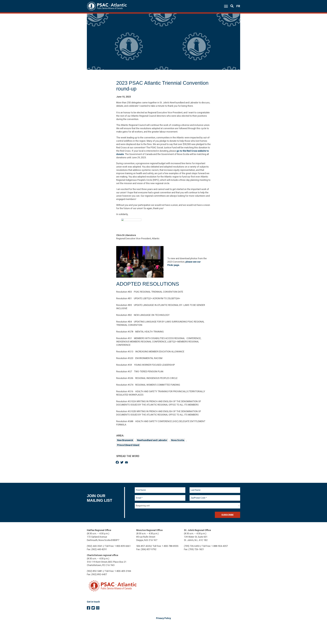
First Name (140, 488)
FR (238, 6)
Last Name (195, 488)
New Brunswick (125, 440)
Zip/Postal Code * (198, 496)
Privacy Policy (163, 618)
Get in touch (93, 601)
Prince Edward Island (128, 445)
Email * (139, 496)
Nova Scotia (177, 440)
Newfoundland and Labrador (152, 440)
